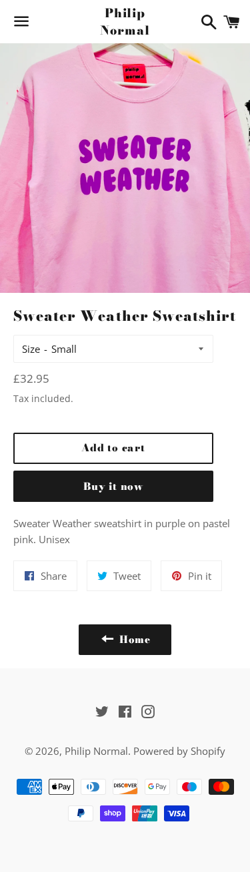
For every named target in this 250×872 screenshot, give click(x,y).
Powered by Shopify (179, 751)
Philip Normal (124, 21)
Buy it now (113, 486)
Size (31, 348)
